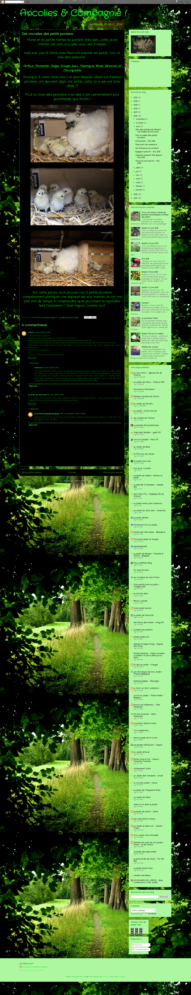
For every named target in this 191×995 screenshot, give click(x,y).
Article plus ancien (113, 472)
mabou (31, 332)
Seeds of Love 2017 (150, 243)
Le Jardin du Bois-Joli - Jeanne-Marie (148, 827)
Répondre (32, 358)
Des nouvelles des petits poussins (146, 136)
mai (138, 175)
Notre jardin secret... (143, 608)
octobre (140, 123)
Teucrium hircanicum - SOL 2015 (147, 162)
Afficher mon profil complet (31, 970)
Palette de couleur (150, 347)
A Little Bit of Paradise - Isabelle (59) (148, 486)
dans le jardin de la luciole (145, 737)
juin (137, 171)
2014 (136, 198)
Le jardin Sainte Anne (143, 868)
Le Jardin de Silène (142, 797)
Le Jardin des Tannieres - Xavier (148, 775)
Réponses (35, 363)
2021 (136, 97)
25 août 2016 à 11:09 (56, 394)
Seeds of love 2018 (150, 272)
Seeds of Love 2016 (150, 228)
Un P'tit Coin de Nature (144, 454)
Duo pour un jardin (142, 468)
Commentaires (141, 949)
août (138, 126)
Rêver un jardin (140, 601)
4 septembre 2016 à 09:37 (74, 413)
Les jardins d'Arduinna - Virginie (148, 745)
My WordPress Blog (143, 563)
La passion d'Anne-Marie (145, 723)
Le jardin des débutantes (145, 851)
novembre (140, 119)
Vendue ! (145, 303)
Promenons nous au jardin (145, 525)
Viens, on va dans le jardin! (145, 804)
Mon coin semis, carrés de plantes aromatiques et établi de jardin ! (155, 214)
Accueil (72, 472)
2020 (136, 101)
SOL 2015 (145, 258)
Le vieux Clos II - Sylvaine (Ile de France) (148, 374)
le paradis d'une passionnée (146, 425)
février (139, 186)
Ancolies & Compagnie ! (73, 13)
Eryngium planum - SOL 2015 (147, 151)
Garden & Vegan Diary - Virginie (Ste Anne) (148, 645)
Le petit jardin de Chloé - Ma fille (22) (149, 860)
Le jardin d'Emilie (141, 517)
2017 (136, 112)
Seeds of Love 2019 (150, 287)
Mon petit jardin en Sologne (146, 539)
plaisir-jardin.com (141, 637)
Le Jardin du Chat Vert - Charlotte (150, 510)
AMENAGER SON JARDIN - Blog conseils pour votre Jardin (148, 881)
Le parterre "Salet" (150, 318)
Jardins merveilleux (142, 875)
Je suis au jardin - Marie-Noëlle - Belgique (149, 696)
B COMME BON (141, 593)
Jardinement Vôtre (142, 768)
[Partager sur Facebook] (92, 317)
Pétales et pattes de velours (146, 396)
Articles (138, 945)
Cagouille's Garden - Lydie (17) (147, 432)
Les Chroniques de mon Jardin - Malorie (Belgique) (148, 673)
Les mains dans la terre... (144, 819)
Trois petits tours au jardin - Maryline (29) (147, 585)
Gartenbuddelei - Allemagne (146, 681)
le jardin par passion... (143, 629)
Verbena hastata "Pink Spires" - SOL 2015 (149, 156)
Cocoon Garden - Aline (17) (146, 439)
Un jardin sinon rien (142, 461)
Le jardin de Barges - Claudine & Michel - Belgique (148, 554)
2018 (136, 108)
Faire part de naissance (146, 144)
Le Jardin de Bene (142, 447)
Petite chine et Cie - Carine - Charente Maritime (147, 760)
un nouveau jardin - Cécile (145, 783)
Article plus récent (31, 472)
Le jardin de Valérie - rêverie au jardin (148, 476)
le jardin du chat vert (37, 394)
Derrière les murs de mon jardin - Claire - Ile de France (149, 843)
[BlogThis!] (87, 317)
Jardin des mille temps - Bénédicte (149, 532)
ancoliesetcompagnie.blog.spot (47, 413)
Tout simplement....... (141, 730)
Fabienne (38, 367)
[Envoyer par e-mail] (85, 317)
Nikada (105, 976)
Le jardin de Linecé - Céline (146, 811)
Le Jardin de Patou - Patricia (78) (149, 382)
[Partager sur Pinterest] (95, 317)
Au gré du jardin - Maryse (146, 664)
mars (138, 182)
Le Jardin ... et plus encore (145, 411)
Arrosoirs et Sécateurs (144, 389)
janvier (139, 189)
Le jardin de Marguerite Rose (147, 790)
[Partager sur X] (90, 317)
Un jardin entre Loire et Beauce (148, 503)
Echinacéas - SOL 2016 (145, 141)
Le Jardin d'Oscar (142, 752)
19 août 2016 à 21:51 (50, 367)
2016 (136, 116)
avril (138, 178)
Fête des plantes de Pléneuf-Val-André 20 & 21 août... (148, 130)
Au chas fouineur (141, 570)
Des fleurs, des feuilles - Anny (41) (149, 622)
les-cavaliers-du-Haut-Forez (146, 577)
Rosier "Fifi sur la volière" (152, 333)
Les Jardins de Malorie (144, 418)
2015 (136, 194)
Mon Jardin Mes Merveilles (146, 835)
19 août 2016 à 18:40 (43, 332)
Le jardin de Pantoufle (144, 615)
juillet (138, 167)
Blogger (122, 976)
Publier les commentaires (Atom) (78, 481)
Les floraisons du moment (147, 148)
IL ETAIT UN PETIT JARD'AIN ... (147, 688)
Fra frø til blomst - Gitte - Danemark (145, 715)
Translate (152, 913)
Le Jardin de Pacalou (143, 403)
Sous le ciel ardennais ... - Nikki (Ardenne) (147, 705)
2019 (136, 105)
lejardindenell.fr (140, 546)
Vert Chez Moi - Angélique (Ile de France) (149, 495)
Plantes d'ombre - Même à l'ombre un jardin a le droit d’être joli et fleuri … (149, 655)
